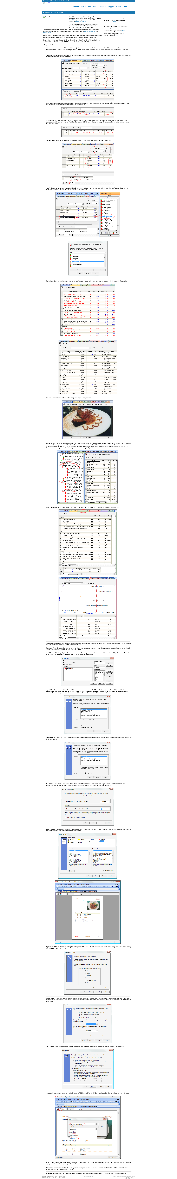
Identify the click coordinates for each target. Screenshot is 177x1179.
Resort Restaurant (80, 21)
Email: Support (62, 1177)
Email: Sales (54, 1177)
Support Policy (62, 1176)
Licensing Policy (53, 1176)
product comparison (121, 25)
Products (76, 6)
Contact (53, 0)
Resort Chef (72, 20)
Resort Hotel (47, 32)
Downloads (102, 6)
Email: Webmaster (46, 1177)
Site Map (68, 0)
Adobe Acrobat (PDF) (110, 22)
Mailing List (58, 0)
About (48, 0)
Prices (83, 6)
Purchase (92, 6)
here (123, 31)
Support (111, 6)
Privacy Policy (45, 1176)
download (100, 48)
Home (44, 0)
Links (63, 0)
